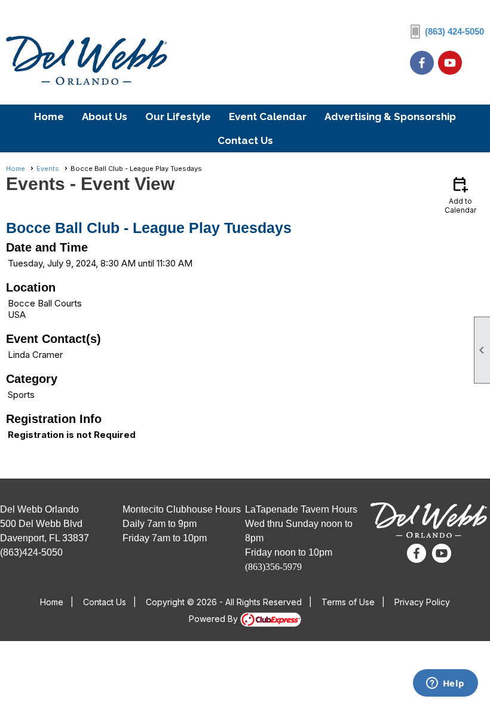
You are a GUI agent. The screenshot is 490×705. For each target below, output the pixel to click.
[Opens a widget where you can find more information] (445, 684)
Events (47, 168)
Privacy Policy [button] (422, 602)
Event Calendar (268, 116)
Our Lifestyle (178, 116)
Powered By (214, 619)
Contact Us (245, 140)
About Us (104, 116)
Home (49, 116)
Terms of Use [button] (348, 602)
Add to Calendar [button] (460, 194)
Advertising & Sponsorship (390, 116)
